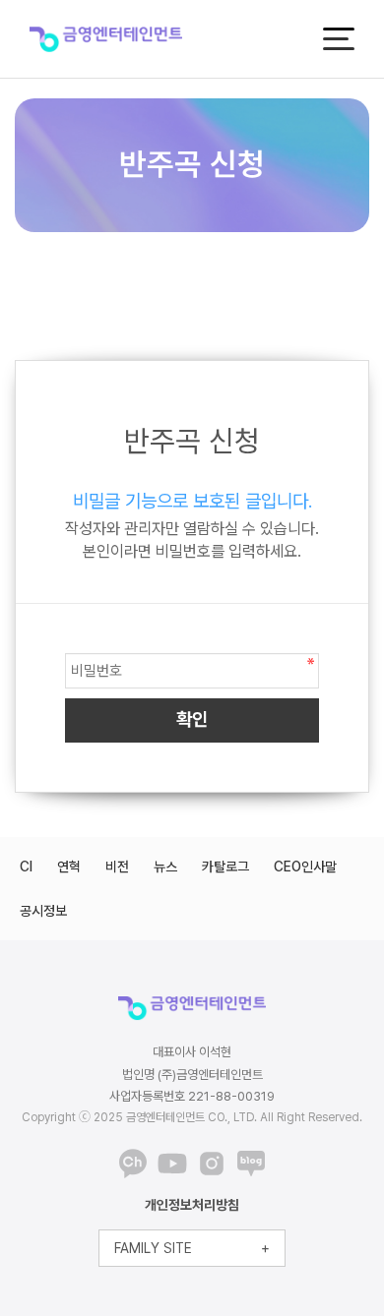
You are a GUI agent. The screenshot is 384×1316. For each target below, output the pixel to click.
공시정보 (43, 911)
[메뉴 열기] (338, 39)
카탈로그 (225, 866)
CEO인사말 (305, 866)
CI (26, 866)
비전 (117, 866)
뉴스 (165, 866)
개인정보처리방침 (192, 1205)
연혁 (69, 866)
